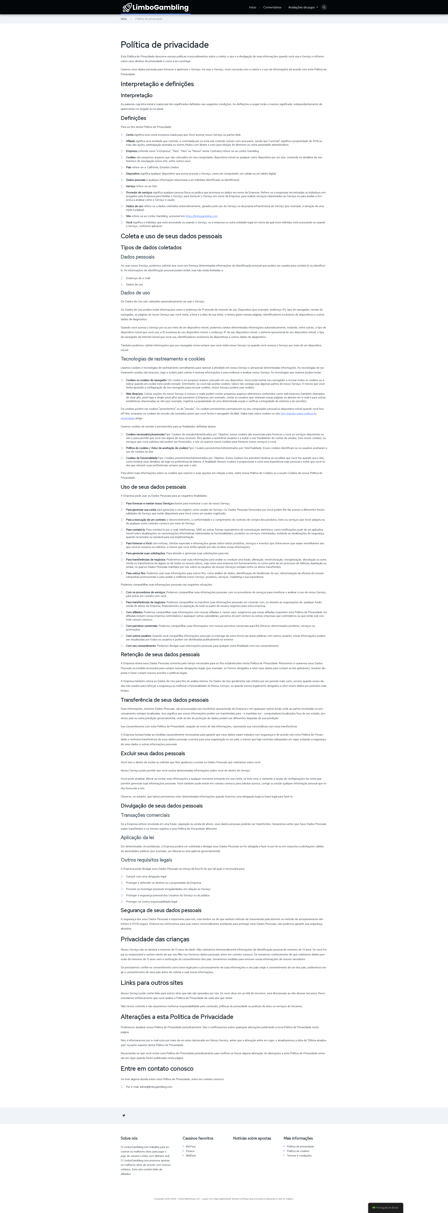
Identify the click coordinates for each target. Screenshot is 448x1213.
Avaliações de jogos (301, 7)
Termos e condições (299, 1155)
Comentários (272, 7)
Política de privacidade (300, 1146)
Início (252, 7)
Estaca (190, 1151)
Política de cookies (298, 1151)
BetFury (191, 1146)
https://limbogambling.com (202, 216)
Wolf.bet (191, 1155)
